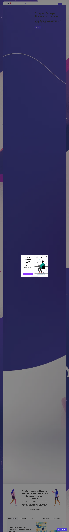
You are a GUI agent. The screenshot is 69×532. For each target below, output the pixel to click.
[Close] (46, 256)
